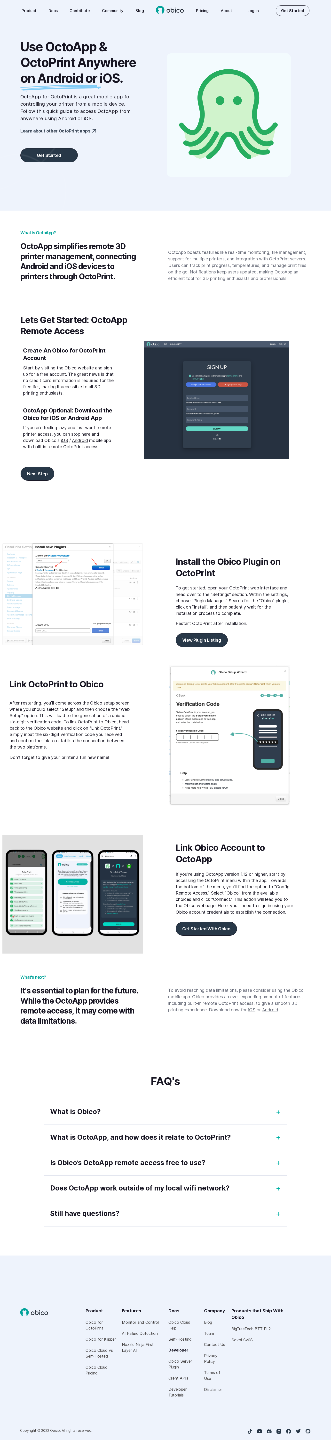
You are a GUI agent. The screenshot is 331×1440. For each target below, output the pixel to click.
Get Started (292, 10)
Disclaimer (213, 1389)
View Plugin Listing (201, 640)
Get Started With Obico (206, 928)
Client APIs (178, 1378)
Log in (253, 10)
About (226, 10)
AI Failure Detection (140, 1333)
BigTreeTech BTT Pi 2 (251, 1328)
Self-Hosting (179, 1339)
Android (80, 440)
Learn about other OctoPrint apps (55, 130)
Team (209, 1333)
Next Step (37, 473)
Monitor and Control (140, 1322)
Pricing (202, 10)
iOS (64, 440)
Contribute (80, 10)
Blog (139, 10)
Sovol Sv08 (242, 1339)
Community (112, 10)
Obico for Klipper (101, 1339)
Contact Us (214, 1344)
